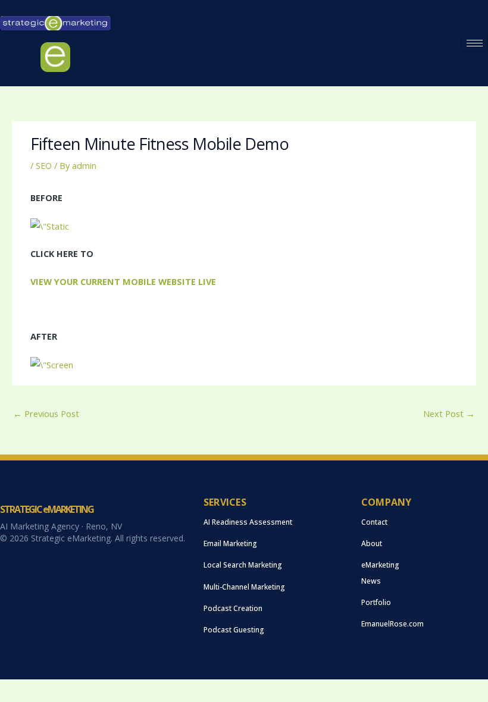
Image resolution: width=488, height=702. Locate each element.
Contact (374, 522)
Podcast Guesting (234, 630)
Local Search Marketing (243, 565)
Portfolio (376, 602)
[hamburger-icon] (474, 43)
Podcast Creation (233, 608)
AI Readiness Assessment (248, 522)
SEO (44, 165)
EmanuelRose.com (392, 624)
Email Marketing (230, 543)
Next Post (449, 413)
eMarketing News (380, 572)
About (371, 543)
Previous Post (46, 413)
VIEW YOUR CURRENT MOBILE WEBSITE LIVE (123, 281)
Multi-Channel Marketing (244, 587)
